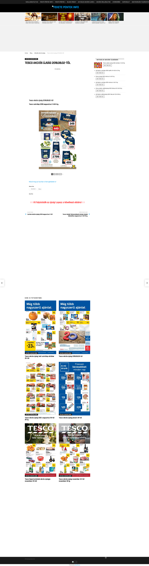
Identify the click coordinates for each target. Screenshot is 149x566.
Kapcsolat (126, 2)
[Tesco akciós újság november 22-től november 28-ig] (74, 450)
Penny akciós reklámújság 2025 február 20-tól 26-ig (109, 88)
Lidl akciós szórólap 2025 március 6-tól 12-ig (107, 82)
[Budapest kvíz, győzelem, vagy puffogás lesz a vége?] (49, 17)
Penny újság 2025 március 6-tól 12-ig (105, 76)
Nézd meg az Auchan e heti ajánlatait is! (42, 182)
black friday (71, 2)
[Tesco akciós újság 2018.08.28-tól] (74, 327)
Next (123, 19)
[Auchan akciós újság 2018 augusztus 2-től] (2, 283)
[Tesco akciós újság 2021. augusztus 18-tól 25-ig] (40, 388)
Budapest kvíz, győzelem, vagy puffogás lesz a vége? (49, 22)
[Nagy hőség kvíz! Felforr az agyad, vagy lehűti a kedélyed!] (33, 17)
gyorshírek (116, 2)
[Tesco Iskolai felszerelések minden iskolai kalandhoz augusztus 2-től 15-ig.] (147, 283)
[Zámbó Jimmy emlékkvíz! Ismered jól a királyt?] (116, 17)
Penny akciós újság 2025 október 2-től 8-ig (114, 63)
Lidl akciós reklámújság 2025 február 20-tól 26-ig (108, 94)
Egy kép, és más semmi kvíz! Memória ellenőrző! (81, 22)
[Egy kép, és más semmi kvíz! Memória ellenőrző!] (82, 17)
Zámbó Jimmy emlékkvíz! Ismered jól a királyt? (113, 22)
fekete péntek (60, 2)
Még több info (107, 65)
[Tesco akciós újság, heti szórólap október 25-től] (40, 327)
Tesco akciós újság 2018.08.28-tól (70, 356)
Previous (26, 19)
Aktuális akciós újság (86, 2)
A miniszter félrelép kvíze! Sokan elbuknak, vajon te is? (99, 22)
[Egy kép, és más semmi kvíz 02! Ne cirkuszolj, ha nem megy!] (66, 17)
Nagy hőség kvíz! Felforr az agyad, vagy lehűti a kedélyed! (32, 22)
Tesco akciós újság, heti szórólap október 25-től (39, 357)
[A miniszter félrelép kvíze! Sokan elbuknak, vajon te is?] (99, 17)
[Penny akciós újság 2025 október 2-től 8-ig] (98, 65)
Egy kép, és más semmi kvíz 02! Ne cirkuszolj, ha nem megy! (65, 22)
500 (60, 174)
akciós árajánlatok (103, 2)
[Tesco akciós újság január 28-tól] (74, 388)
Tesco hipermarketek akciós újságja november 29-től (37, 480)
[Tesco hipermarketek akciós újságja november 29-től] (40, 450)
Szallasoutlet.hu (32, 2)
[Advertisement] (74, 39)
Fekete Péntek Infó (46, 2)
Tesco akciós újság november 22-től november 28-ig (71, 480)
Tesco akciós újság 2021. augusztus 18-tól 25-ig (39, 419)
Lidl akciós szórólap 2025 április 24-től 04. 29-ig (108, 70)
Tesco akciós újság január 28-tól (70, 418)
